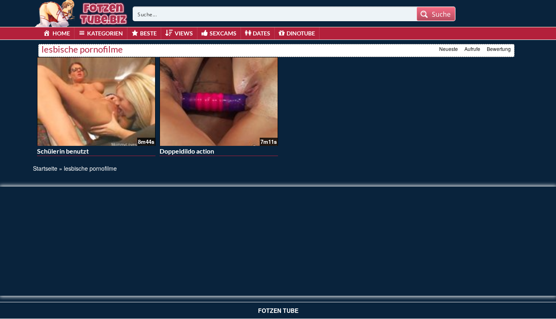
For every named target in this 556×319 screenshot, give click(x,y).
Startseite (45, 168)
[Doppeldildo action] (219, 101)
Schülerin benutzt (63, 151)
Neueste (448, 48)
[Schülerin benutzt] (96, 101)
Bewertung (499, 48)
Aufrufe (472, 48)
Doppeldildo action (187, 151)
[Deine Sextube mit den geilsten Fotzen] (82, 12)
